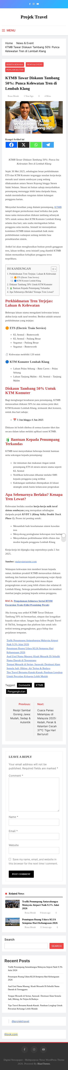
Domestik (24, 685)
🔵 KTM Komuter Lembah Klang (27, 281)
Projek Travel (34, 16)
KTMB (58, 207)
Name (13, 817)
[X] (23, 145)
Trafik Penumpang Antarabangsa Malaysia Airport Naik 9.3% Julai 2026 (40, 905)
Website (14, 845)
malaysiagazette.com (26, 561)
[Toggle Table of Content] (52, 269)
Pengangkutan (14, 70)
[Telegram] (48, 145)
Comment (16, 775)
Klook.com (11, 1034)
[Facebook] (11, 145)
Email (13, 831)
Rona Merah (13, 96)
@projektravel (20, 1021)
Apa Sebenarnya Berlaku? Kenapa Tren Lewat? (31, 292)
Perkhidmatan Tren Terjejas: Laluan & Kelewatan (32, 274)
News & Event (34, 64)
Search (9, 939)
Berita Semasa (14, 64)
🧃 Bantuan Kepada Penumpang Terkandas (29, 288)
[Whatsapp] (36, 145)
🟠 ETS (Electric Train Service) (26, 277)
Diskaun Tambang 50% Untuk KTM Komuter (30, 284)
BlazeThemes (43, 1063)
